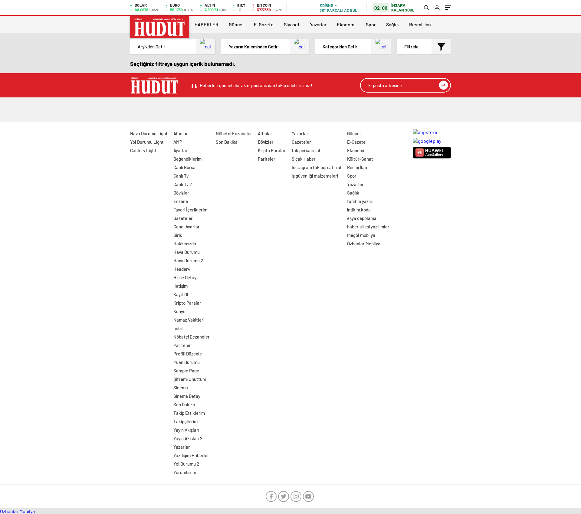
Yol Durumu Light (147, 142)
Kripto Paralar (187, 303)
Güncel (236, 24)
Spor (371, 24)
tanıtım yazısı (360, 201)
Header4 (182, 269)
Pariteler (182, 345)
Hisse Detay (184, 277)
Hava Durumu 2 (188, 260)
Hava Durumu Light (149, 133)
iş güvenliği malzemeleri (315, 175)
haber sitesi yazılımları (368, 226)
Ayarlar (180, 150)
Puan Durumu (186, 362)
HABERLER (206, 24)
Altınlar (180, 133)
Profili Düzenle (187, 353)
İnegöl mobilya (361, 235)
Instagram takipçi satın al (316, 167)
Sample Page (186, 370)
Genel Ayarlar (186, 226)
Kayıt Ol (180, 294)
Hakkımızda (184, 243)
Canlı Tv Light (143, 150)
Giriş (177, 235)
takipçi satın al (306, 150)
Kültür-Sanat (360, 159)
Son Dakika (184, 404)
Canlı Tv (181, 175)
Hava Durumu (186, 252)
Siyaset (292, 24)
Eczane (180, 201)
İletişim (180, 286)
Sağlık (392, 24)
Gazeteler (183, 218)
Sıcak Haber (304, 159)
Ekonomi (346, 24)
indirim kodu (359, 209)
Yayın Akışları (186, 430)
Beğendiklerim (187, 159)
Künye (179, 311)
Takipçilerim (185, 421)
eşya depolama (361, 218)
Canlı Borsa (184, 167)
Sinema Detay (186, 396)
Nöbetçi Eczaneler (191, 336)
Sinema (180, 387)
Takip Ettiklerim (189, 413)
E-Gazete (264, 24)
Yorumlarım (184, 472)
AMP (177, 142)
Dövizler (181, 192)
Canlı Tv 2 (182, 184)
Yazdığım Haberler (191, 455)
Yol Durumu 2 (186, 464)
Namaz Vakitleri (188, 319)
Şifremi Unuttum (189, 379)
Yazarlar (318, 24)
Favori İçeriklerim (190, 209)
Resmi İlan (420, 24)
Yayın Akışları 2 (187, 438)
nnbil (178, 328)
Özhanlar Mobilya (363, 243)
